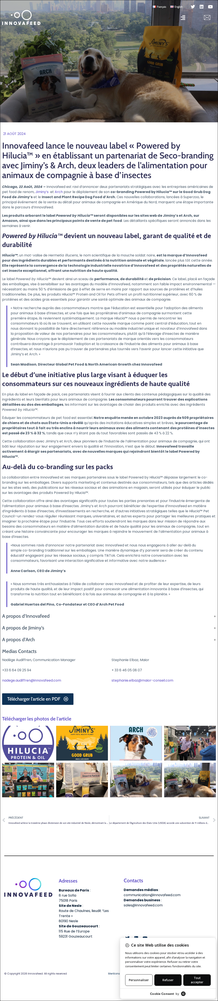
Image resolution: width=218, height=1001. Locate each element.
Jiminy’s (42, 191)
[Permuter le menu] (183, 17)
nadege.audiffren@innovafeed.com (31, 680)
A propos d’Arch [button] (18, 639)
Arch (59, 191)
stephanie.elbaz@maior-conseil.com (142, 680)
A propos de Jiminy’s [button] (23, 628)
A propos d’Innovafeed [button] (26, 616)
